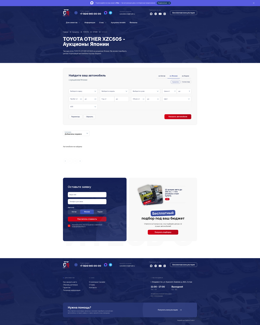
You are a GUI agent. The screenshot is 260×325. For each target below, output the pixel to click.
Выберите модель (108, 91)
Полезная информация (71, 290)
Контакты (93, 288)
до (179, 91)
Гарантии (66, 288)
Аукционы (75, 32)
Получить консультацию (168, 310)
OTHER (95, 32)
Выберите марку (76, 91)
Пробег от (74, 99)
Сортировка (68, 132)
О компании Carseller (97, 282)
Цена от (167, 91)
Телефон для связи (76, 201)
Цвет (166, 99)
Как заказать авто (70, 282)
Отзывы (92, 285)
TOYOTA (86, 32)
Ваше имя (72, 194)
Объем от (136, 99)
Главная (65, 32)
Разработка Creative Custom (186, 320)
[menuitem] (73, 22)
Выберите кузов (138, 91)
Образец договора (70, 285)
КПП (71, 107)
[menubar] (101, 22)
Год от (104, 99)
